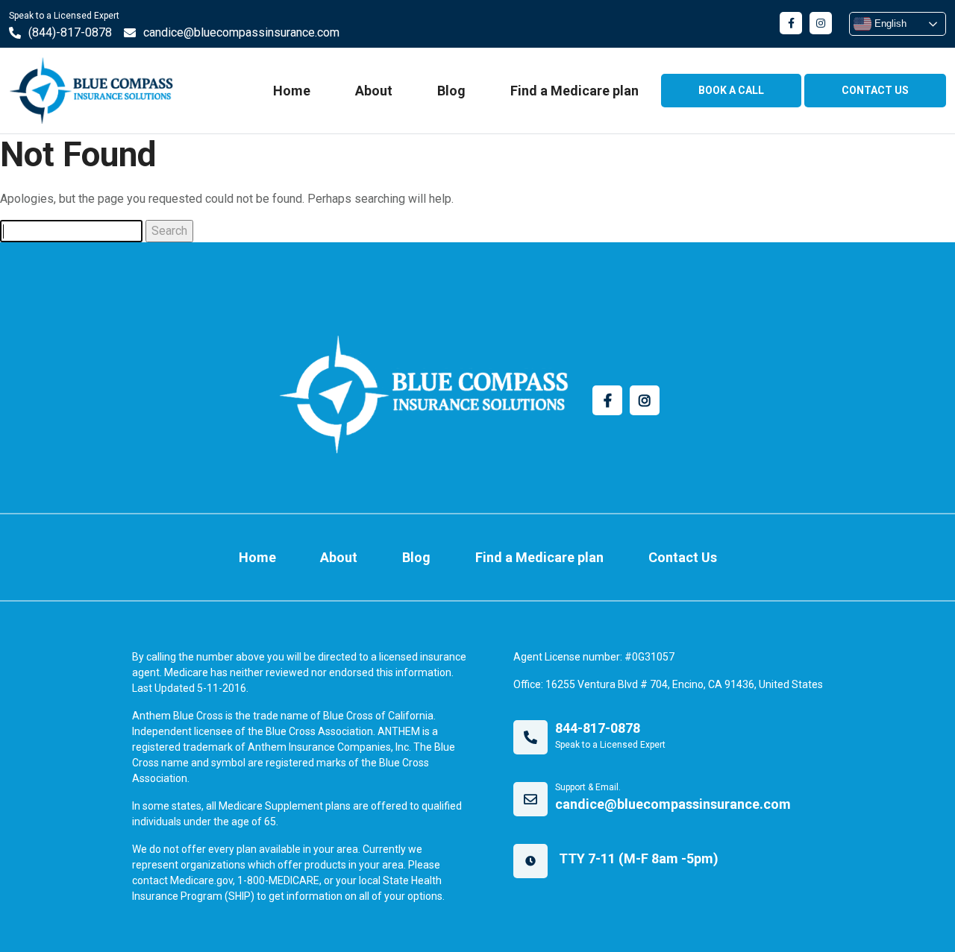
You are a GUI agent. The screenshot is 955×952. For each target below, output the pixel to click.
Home (291, 90)
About (373, 90)
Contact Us (682, 557)
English (889, 23)
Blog (451, 90)
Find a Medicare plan (574, 90)
